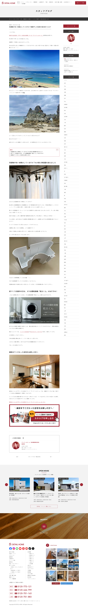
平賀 (65, 323)
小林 (65, 122)
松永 (65, 222)
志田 (65, 113)
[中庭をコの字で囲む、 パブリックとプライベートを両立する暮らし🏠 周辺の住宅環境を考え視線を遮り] (51, 576)
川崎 (65, 189)
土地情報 (29, 570)
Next (81, 484)
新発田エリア (32, 555)
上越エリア (32, 562)
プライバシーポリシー (32, 578)
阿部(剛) (65, 316)
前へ (18, 456)
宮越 (65, 89)
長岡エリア (32, 558)
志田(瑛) (65, 283)
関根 (65, 131)
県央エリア (32, 556)
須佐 (65, 165)
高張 (65, 140)
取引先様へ (30, 577)
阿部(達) (65, 301)
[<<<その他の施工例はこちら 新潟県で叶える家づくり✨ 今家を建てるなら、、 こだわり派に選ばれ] (73, 565)
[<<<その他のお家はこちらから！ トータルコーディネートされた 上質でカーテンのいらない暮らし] (51, 553)
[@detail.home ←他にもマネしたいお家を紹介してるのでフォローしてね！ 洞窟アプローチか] (51, 565)
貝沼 (65, 183)
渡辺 (65, 289)
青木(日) (65, 241)
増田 (65, 192)
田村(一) (65, 168)
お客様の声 (41, 2)
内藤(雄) (65, 180)
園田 (65, 304)
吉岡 (65, 277)
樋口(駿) (65, 186)
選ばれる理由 (11, 551)
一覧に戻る (34, 456)
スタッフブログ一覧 (71, 26)
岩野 (65, 156)
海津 (65, 235)
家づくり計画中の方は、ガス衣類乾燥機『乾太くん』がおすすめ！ (27, 153)
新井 (65, 228)
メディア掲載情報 (12, 578)
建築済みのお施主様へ (32, 575)
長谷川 (65, 313)
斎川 (65, 307)
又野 (65, 231)
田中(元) (65, 204)
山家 (65, 310)
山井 (65, 238)
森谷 (65, 286)
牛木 (65, 210)
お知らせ (29, 565)
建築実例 (35, 2)
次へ (51, 456)
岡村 (65, 265)
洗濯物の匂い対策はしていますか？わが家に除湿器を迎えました (27, 151)
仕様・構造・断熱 (58, 2)
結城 (65, 271)
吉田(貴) (65, 116)
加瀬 (65, 216)
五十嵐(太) (66, 177)
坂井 (65, 83)
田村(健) (65, 107)
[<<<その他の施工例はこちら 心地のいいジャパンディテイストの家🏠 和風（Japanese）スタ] (73, 576)
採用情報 (29, 572)
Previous (6, 484)
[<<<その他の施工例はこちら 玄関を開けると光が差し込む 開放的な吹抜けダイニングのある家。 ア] (73, 553)
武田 (65, 174)
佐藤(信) (65, 134)
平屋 (46, 2)
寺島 (65, 244)
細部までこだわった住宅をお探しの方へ (21, 155)
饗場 (65, 262)
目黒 (65, 92)
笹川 (65, 225)
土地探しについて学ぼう (15, 572)
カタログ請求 (30, 573)
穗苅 (65, 207)
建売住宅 (51, 2)
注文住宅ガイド (67, 2)
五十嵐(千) (66, 280)
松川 (65, 274)
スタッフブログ (30, 568)
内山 (65, 101)
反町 (65, 143)
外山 (65, 86)
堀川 (65, 298)
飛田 (65, 329)
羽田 (65, 250)
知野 (65, 319)
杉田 (65, 137)
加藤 (65, 256)
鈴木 (65, 110)
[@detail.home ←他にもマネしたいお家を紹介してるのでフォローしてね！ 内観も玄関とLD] (62, 576)
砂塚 (65, 201)
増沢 (65, 153)
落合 (65, 213)
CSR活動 (31, 563)
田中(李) (65, 295)
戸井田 (65, 219)
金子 (65, 98)
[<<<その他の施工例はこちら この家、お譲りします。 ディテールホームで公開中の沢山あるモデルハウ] (62, 553)
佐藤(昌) (65, 104)
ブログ (18, 3)
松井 (65, 128)
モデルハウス (29, 2)
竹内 (65, 159)
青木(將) (65, 247)
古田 (65, 326)
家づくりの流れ (12, 565)
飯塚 (65, 259)
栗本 (65, 268)
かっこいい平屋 (12, 560)
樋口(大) (65, 146)
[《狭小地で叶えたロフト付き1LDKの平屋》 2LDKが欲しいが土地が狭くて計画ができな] (62, 565)
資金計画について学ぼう (15, 570)
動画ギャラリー (12, 577)
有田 (65, 198)
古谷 (65, 119)
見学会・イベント (20, 2)
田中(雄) (65, 162)
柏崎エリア (32, 560)
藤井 (65, 125)
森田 (65, 335)
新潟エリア (32, 553)
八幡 (65, 253)
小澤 (65, 292)
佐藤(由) (65, 332)
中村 (65, 149)
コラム (65, 80)
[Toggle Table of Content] (56, 150)
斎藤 (65, 95)
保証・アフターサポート (13, 563)
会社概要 (23, 3)
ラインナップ (11, 573)
